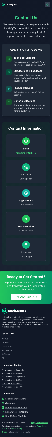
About (5, 339)
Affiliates (6, 354)
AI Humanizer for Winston (12, 383)
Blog (4, 358)
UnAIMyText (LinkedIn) (16, 407)
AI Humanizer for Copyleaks (13, 370)
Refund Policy (16, 428)
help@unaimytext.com (26, 153)
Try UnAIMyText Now (24, 297)
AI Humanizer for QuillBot (12, 380)
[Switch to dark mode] (47, 4)
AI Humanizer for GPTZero (12, 373)
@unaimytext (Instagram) (16, 412)
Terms (39, 426)
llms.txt (4, 432)
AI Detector (7, 350)
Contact (5, 342)
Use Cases (7, 346)
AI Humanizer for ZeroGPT (12, 387)
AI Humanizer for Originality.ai (13, 377)
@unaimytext (11, 403)
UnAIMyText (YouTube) (16, 416)
